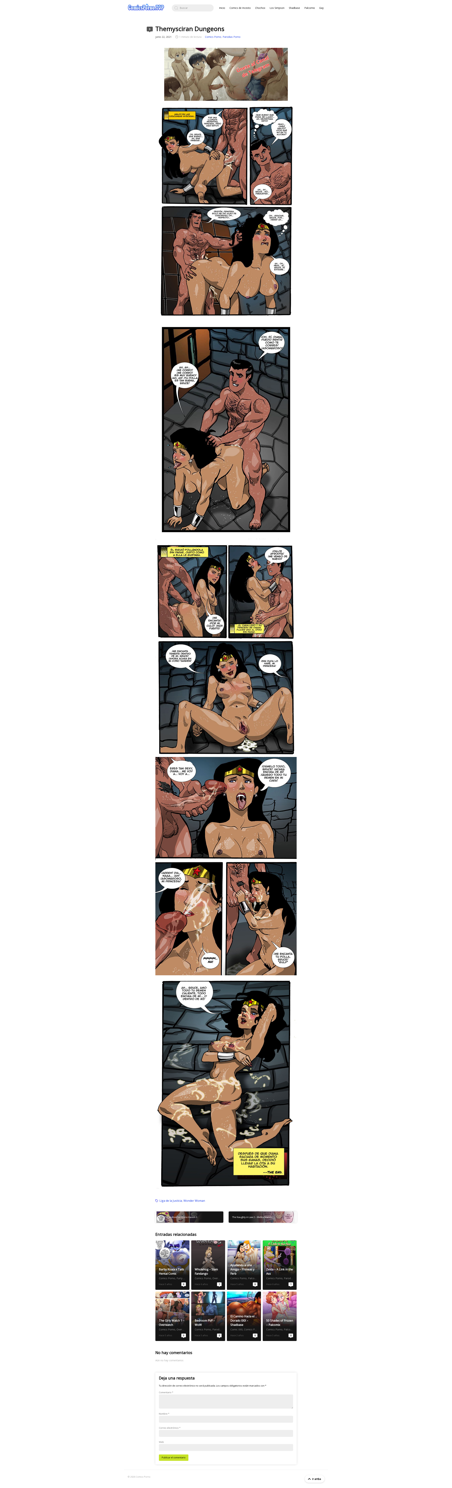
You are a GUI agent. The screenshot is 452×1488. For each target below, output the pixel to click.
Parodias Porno (231, 36)
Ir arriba (316, 1479)
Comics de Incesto (240, 8)
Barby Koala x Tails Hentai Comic (172, 1265)
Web (161, 1442)
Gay (321, 8)
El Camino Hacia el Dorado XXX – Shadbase (244, 1316)
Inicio (222, 8)
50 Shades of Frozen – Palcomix (280, 1316)
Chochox (260, 8)
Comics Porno (213, 36)
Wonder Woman (194, 1201)
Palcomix (309, 8)
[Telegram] (226, 74)
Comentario (166, 1392)
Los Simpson (277, 8)
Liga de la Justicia (170, 1201)
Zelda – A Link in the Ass (280, 1265)
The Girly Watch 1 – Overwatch (172, 1316)
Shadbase (294, 8)
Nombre (164, 1413)
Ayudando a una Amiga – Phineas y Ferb (244, 1265)
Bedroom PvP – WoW (208, 1316)
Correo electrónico (169, 1427)
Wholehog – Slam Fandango (208, 1265)
